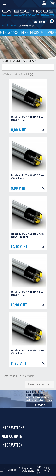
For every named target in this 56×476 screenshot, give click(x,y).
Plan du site (39, 469)
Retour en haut (39, 384)
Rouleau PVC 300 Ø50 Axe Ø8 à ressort (27, 118)
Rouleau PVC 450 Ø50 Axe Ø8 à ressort (27, 235)
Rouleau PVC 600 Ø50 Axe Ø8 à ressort (27, 352)
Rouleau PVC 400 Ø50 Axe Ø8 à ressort (27, 177)
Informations (12, 427)
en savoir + (39, 404)
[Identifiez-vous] (44, 3)
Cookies (12, 469)
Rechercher (40, 22)
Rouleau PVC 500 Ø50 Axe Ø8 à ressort (27, 293)
